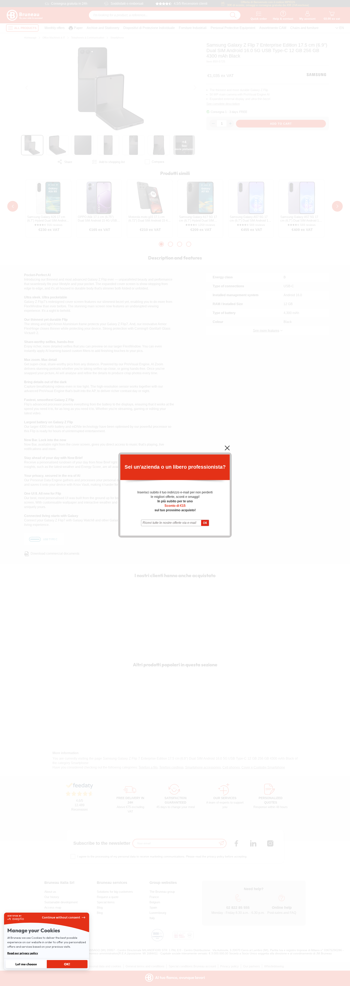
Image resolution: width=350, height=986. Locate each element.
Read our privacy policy (22, 953)
